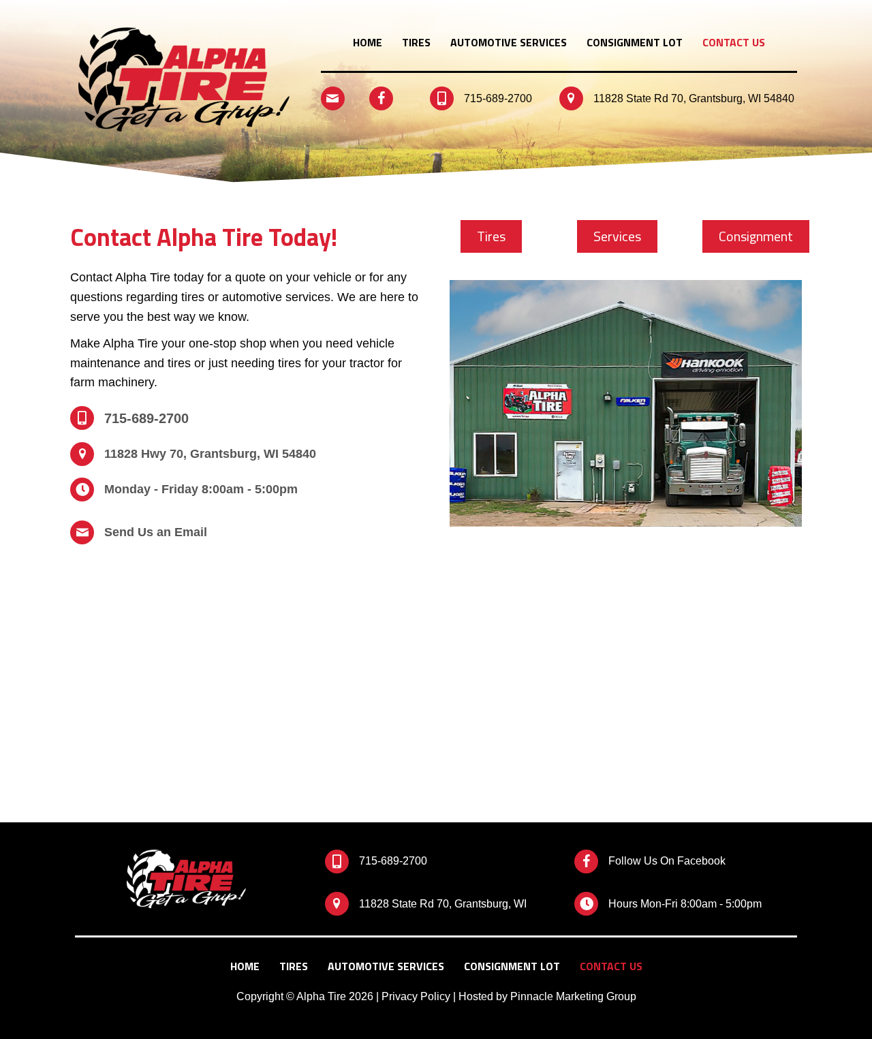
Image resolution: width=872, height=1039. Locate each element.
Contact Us (733, 42)
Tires (416, 42)
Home (367, 42)
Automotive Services (508, 42)
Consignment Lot (635, 42)
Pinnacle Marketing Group (573, 996)
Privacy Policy (416, 996)
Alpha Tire (321, 996)
